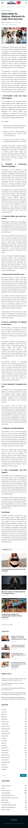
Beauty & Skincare (6, 785)
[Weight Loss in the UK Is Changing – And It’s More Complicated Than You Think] (5, 638)
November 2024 (5, 757)
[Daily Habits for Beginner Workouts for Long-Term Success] (14, 35)
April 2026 (3, 716)
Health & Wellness (6, 793)
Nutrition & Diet (5, 802)
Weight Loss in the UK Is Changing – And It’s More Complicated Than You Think (18, 638)
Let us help (14, 819)
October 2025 (5, 731)
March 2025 (4, 747)
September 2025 (5, 733)
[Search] (26, 2)
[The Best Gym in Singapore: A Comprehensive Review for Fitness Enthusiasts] (14, 605)
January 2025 (4, 752)
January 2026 (4, 724)
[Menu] (2, 2)
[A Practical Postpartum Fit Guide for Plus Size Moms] (14, 560)
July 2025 (3, 738)
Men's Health (4, 800)
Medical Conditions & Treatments (9, 797)
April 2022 (3, 769)
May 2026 (3, 714)
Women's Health (5, 809)
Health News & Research (7, 795)
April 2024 (3, 764)
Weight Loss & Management (8, 807)
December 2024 (5, 755)
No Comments (6, 24)
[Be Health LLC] (14, 2)
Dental (3, 788)
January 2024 (4, 767)
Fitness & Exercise (6, 10)
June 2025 (4, 740)
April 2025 (3, 745)
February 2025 (5, 750)
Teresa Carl (8, 22)
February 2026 (5, 721)
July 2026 (3, 709)
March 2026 (4, 719)
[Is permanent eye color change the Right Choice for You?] (5, 655)
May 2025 (3, 743)
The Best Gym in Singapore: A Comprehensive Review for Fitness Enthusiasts (11, 616)
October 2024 (5, 759)
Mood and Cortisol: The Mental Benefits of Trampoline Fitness (13, 592)
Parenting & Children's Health (8, 805)
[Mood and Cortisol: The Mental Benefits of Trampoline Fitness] (14, 583)
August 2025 (4, 736)
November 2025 (5, 728)
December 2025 (5, 726)
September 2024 (5, 762)
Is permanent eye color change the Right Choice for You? (18, 655)
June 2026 (4, 712)
